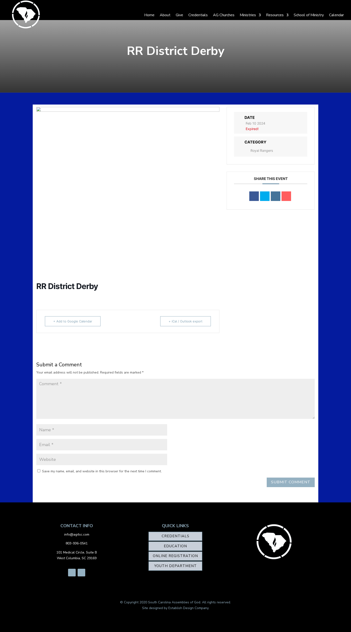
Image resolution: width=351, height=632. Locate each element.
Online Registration (175, 555)
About (165, 15)
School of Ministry (309, 15)
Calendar (336, 15)
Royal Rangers (261, 150)
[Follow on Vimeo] (81, 572)
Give (179, 15)
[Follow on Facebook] (72, 572)
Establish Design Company (188, 608)
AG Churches (223, 15)
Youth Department (175, 566)
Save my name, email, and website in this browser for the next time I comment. (102, 471)
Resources (275, 15)
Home (149, 15)
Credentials (198, 15)
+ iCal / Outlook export (185, 321)
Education (175, 546)
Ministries (248, 15)
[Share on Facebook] (254, 196)
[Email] (286, 196)
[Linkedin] (275, 196)
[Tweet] (265, 196)
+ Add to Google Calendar (72, 321)
